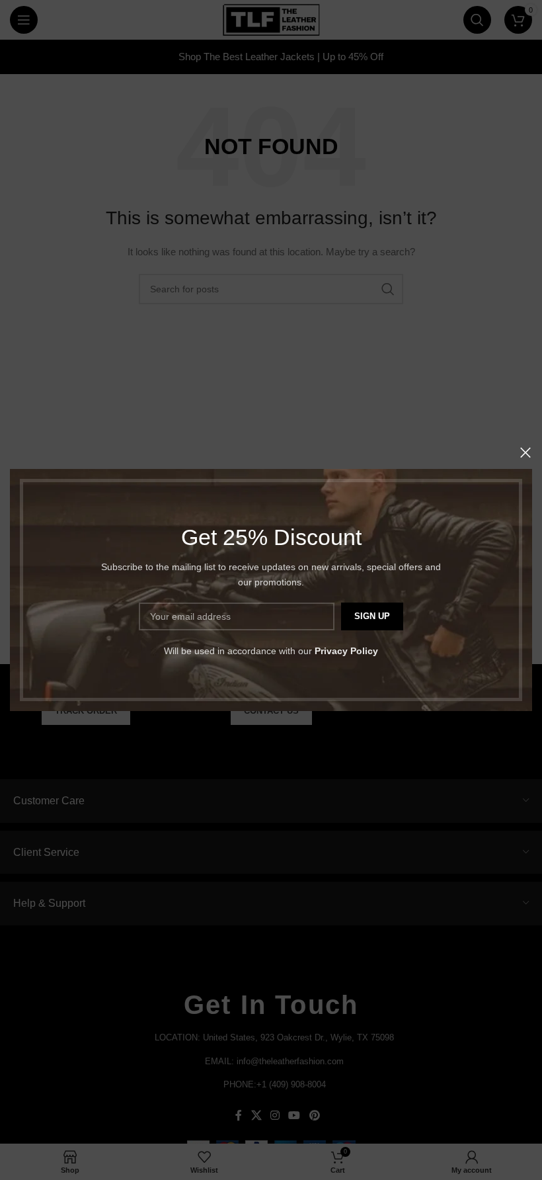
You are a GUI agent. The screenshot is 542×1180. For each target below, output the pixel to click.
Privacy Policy (346, 651)
